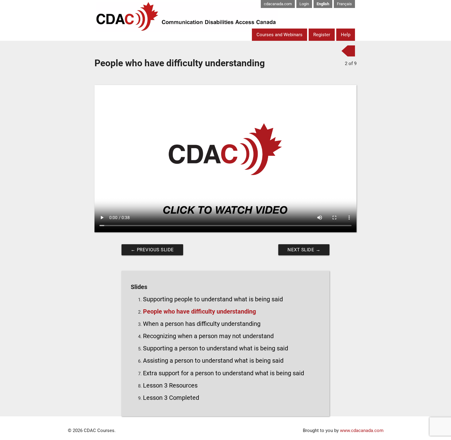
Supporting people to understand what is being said (213, 299)
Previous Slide (152, 250)
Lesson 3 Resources (170, 385)
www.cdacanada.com (362, 430)
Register (321, 34)
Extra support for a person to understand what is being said (223, 373)
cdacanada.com (278, 4)
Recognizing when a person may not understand (208, 336)
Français (344, 4)
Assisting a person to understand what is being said (213, 360)
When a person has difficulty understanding (201, 323)
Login (304, 4)
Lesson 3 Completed (171, 397)
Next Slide (303, 250)
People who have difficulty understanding (199, 311)
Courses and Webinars (279, 34)
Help (345, 34)
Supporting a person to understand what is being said (215, 348)
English (323, 4)
